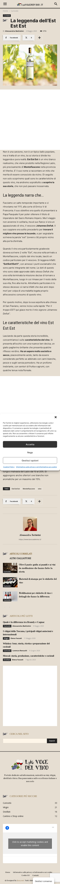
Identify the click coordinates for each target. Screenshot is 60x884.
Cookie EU (25, 875)
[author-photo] (30, 531)
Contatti (35, 875)
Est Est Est (16, 489)
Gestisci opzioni (30, 460)
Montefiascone (29, 489)
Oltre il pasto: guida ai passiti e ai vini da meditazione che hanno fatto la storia (37, 568)
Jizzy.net (20, 880)
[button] (55, 417)
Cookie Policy (9, 467)
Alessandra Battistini (14, 31)
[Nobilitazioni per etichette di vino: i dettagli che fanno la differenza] (10, 596)
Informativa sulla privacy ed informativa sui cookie (36, 467)
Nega (30, 452)
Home (5, 11)
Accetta (30, 444)
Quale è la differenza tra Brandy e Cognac (24, 622)
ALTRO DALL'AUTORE (20, 558)
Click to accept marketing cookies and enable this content (30, 843)
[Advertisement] (30, 120)
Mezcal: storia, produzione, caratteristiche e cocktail (28, 656)
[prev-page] (5, 607)
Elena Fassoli (16, 638)
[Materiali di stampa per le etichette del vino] (10, 582)
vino (39, 489)
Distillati (7, 660)
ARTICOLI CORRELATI (21, 553)
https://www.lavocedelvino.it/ (30, 539)
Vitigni (6, 638)
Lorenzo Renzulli (20, 650)
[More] (39, 38)
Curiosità (14, 11)
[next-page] (9, 607)
